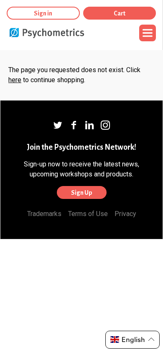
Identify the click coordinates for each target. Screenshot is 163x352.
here (14, 80)
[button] (132, 340)
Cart (119, 13)
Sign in (43, 13)
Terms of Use (88, 214)
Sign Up (81, 192)
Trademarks (44, 214)
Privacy (125, 214)
